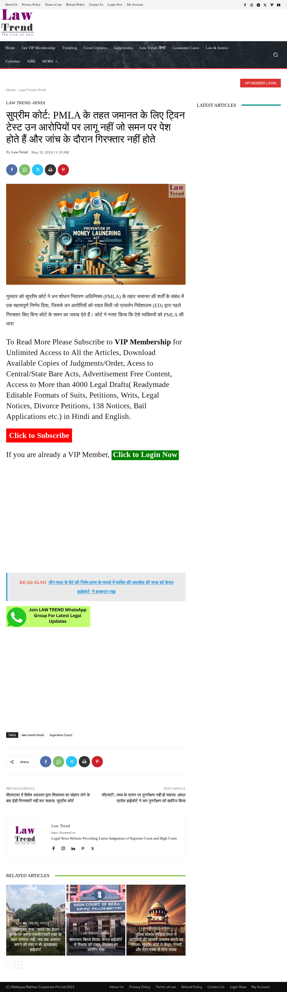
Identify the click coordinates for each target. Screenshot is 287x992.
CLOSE (222, 35)
